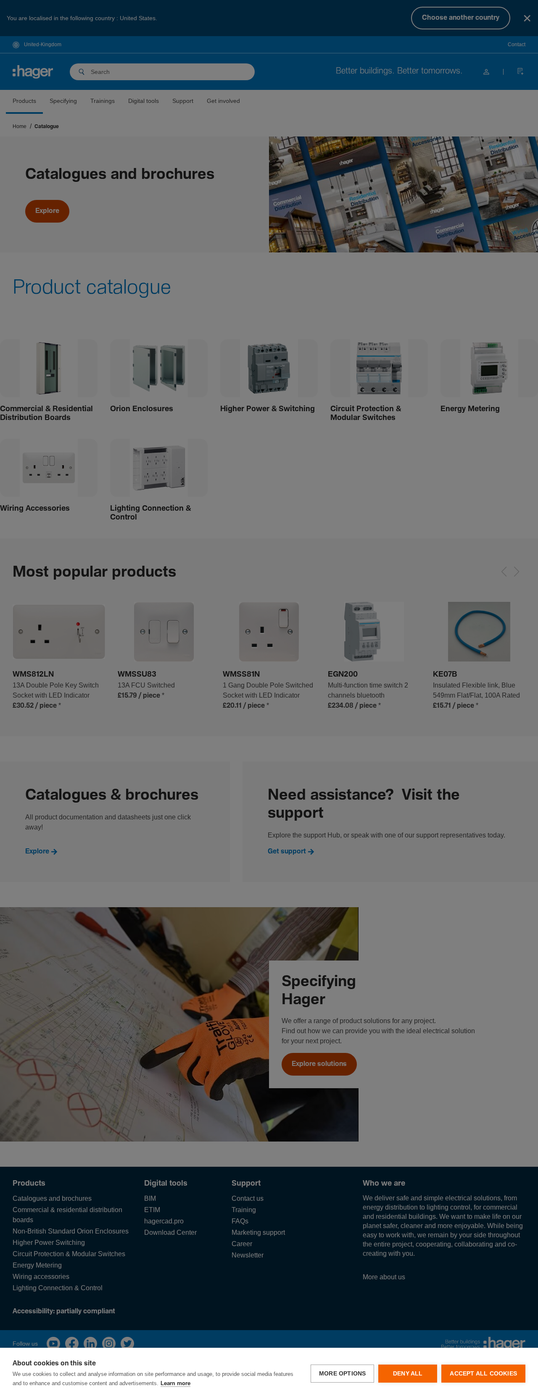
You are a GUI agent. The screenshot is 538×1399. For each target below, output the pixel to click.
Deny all (408, 1373)
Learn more (175, 1383)
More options (342, 1373)
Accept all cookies (483, 1373)
